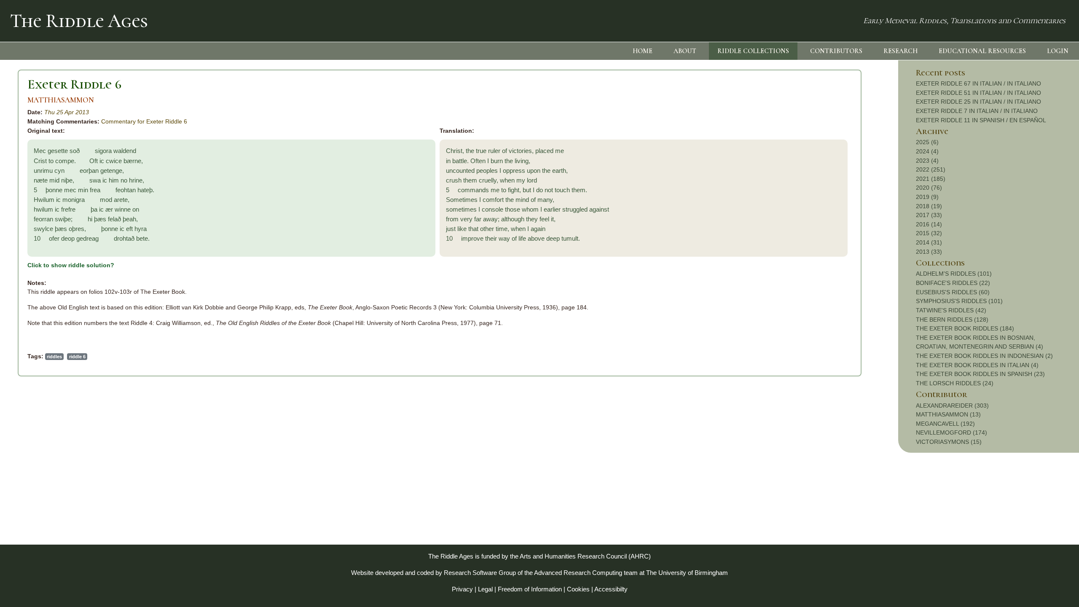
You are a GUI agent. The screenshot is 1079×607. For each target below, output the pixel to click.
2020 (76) (929, 187)
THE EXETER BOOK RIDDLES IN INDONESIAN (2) (984, 355)
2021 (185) (930, 178)
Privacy (462, 589)
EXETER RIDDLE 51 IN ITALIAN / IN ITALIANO (978, 92)
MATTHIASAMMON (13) (948, 414)
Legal (485, 589)
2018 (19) (929, 206)
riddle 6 (77, 356)
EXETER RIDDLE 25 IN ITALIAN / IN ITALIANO (978, 101)
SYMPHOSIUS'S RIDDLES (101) (959, 301)
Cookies (578, 589)
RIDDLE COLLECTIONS (753, 51)
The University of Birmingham (687, 572)
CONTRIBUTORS (836, 51)
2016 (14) (929, 224)
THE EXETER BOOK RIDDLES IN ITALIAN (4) (977, 365)
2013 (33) (929, 251)
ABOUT (685, 51)
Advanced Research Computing (578, 572)
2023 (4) (927, 160)
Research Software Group (480, 572)
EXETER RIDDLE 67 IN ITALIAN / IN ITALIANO (978, 83)
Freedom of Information (530, 589)
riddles (54, 356)
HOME (642, 51)
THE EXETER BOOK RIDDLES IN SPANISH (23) (980, 374)
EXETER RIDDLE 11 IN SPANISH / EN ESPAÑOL (981, 120)
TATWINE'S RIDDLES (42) (951, 310)
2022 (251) (930, 169)
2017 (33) (929, 215)
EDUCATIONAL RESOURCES (982, 51)
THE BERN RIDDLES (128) (952, 319)
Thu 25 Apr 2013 (66, 112)
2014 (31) (929, 242)
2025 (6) (927, 142)
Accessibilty (611, 589)
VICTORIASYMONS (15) (949, 441)
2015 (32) (929, 233)
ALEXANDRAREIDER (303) (952, 405)
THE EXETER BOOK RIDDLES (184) (965, 328)
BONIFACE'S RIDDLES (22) (953, 282)
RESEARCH (900, 51)
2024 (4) (927, 151)
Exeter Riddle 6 (74, 84)
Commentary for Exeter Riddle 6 (144, 121)
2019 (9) (927, 196)
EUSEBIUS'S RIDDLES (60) (953, 292)
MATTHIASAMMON (60, 100)
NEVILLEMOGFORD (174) (951, 432)
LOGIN (1057, 51)
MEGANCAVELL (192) (945, 423)
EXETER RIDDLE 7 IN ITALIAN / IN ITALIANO (977, 110)
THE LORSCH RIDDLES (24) (954, 383)
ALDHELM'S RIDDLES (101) (954, 273)
